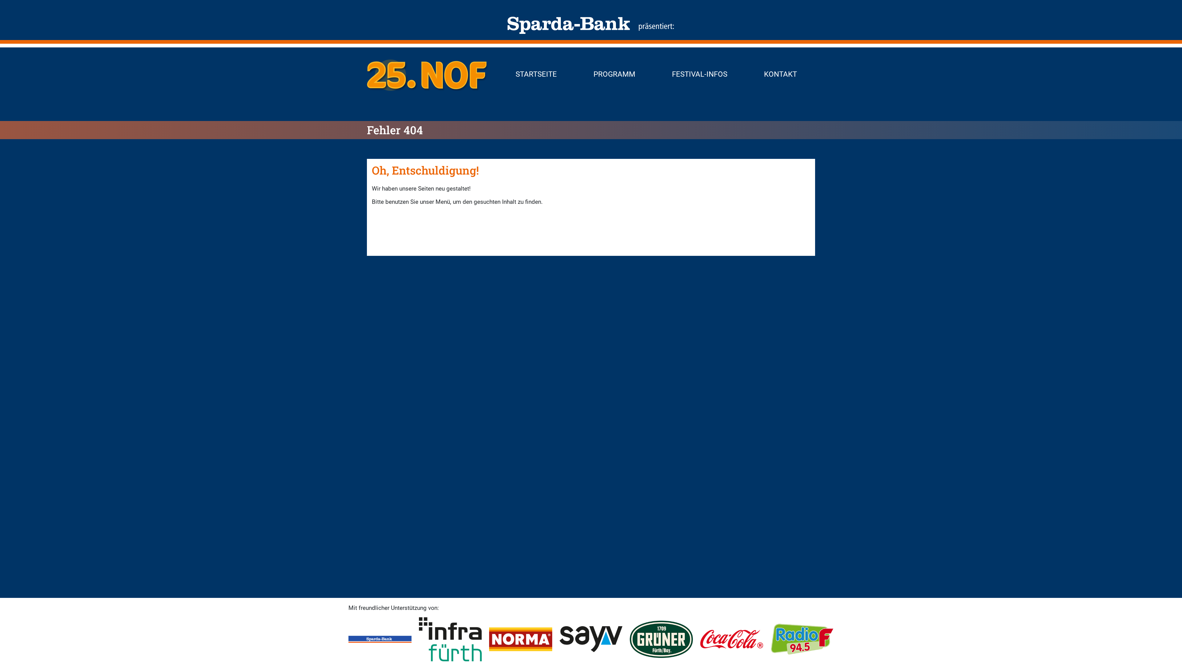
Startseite (536, 74)
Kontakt (780, 74)
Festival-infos (699, 74)
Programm (614, 74)
